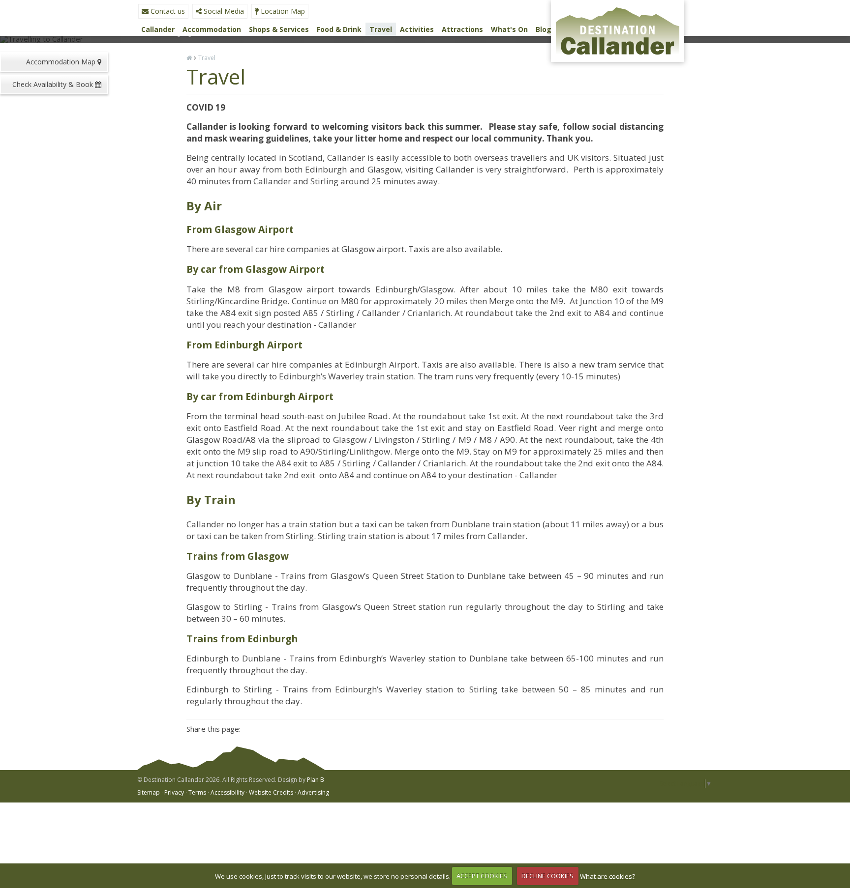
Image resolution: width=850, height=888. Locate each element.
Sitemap (148, 792)
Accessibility (227, 792)
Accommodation (211, 30)
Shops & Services (279, 29)
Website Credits (271, 792)
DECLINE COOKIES (547, 875)
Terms (197, 792)
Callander (158, 29)
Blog (543, 29)
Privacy (174, 792)
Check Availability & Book (53, 84)
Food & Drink (339, 29)
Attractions (462, 30)
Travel (380, 29)
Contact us (167, 11)
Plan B (315, 779)
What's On (509, 29)
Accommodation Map (61, 61)
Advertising (313, 792)
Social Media (223, 11)
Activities (417, 30)
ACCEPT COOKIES (481, 875)
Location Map (282, 11)
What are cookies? (607, 875)
